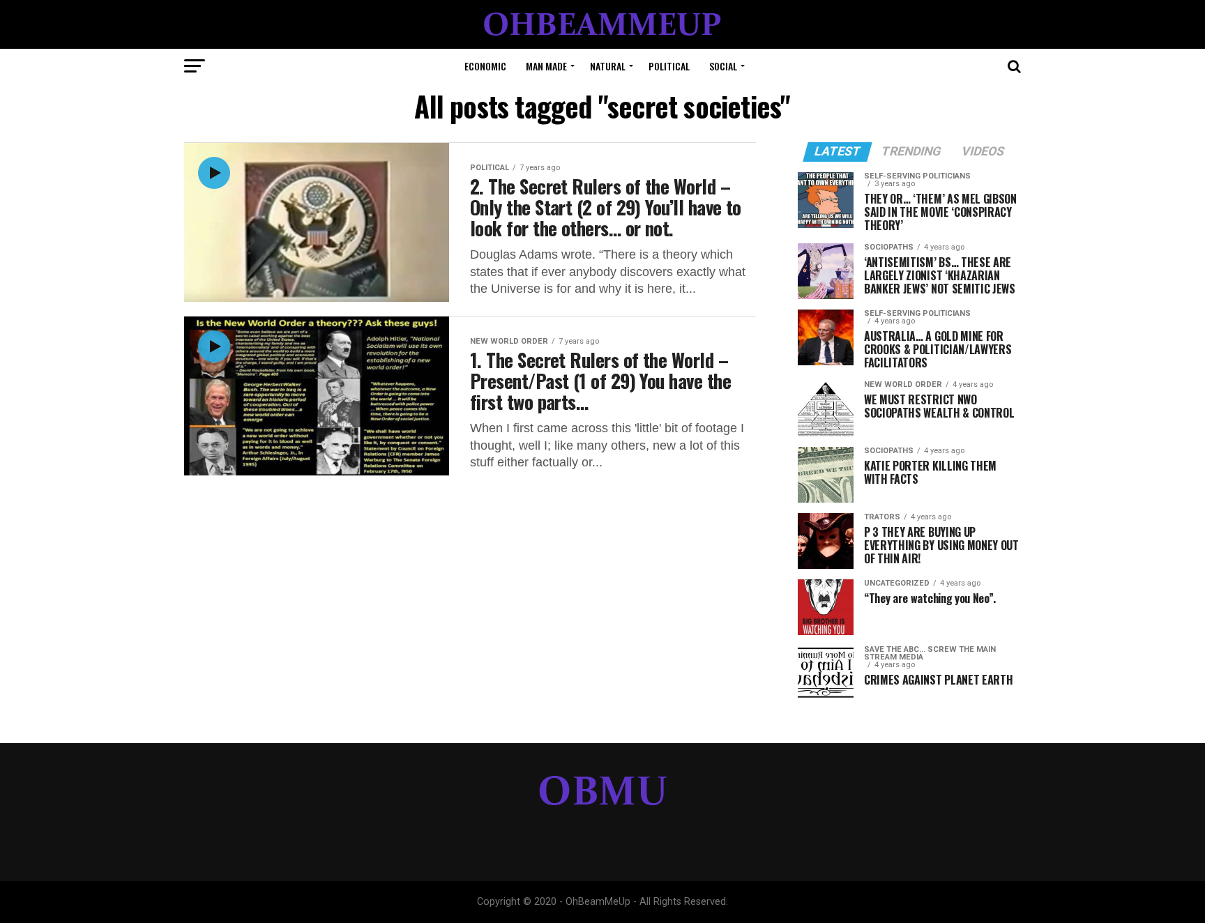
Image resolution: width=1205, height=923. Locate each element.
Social (723, 66)
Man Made (546, 66)
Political (669, 66)
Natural (608, 66)
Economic (485, 66)
